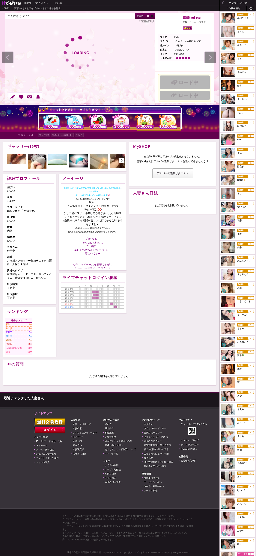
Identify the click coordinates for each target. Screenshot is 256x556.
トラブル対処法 (113, 469)
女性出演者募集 (152, 478)
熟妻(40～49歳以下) (62, 135)
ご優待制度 (110, 437)
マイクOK (44, 135)
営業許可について (153, 441)
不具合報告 (110, 478)
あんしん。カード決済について (120, 449)
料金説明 (109, 432)
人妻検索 (77, 428)
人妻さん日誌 (79, 453)
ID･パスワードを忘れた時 (49, 441)
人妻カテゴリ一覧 (82, 424)
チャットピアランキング (85, 432)
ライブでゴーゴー (190, 444)
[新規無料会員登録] (49, 422)
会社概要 (148, 458)
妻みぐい (77, 445)
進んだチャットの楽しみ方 (118, 441)
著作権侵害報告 (113, 482)
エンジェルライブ (190, 440)
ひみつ (79, 135)
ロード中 (188, 82)
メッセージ (41, 445)
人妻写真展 (78, 449)
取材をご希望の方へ (154, 486)
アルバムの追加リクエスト (173, 173)
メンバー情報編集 (45, 449)
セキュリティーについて (156, 437)
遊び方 (108, 424)
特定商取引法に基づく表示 (157, 445)
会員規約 (148, 424)
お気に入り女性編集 (46, 454)
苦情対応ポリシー (153, 432)
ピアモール (78, 437)
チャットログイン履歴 (47, 458)
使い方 (58, 2)
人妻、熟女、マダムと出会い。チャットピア (142, 552)
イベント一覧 (111, 453)
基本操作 (109, 428)
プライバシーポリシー (155, 428)
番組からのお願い (114, 445)
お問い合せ (110, 473)
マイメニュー (43, 2)
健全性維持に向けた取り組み (158, 462)
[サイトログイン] (49, 430)
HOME (28, 2)
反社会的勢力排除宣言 (155, 466)
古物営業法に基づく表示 (156, 453)
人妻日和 (77, 441)
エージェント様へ (153, 482)
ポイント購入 (43, 462)
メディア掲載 (150, 490)
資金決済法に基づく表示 (156, 449)
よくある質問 (111, 465)
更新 (251, 8)
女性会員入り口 (188, 460)
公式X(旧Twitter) (189, 449)
